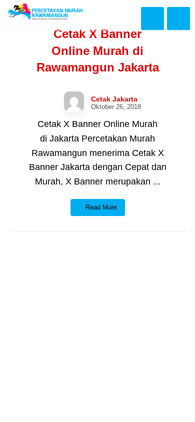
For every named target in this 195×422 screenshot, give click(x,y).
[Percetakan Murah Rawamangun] (45, 11)
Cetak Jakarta (114, 99)
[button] (178, 18)
